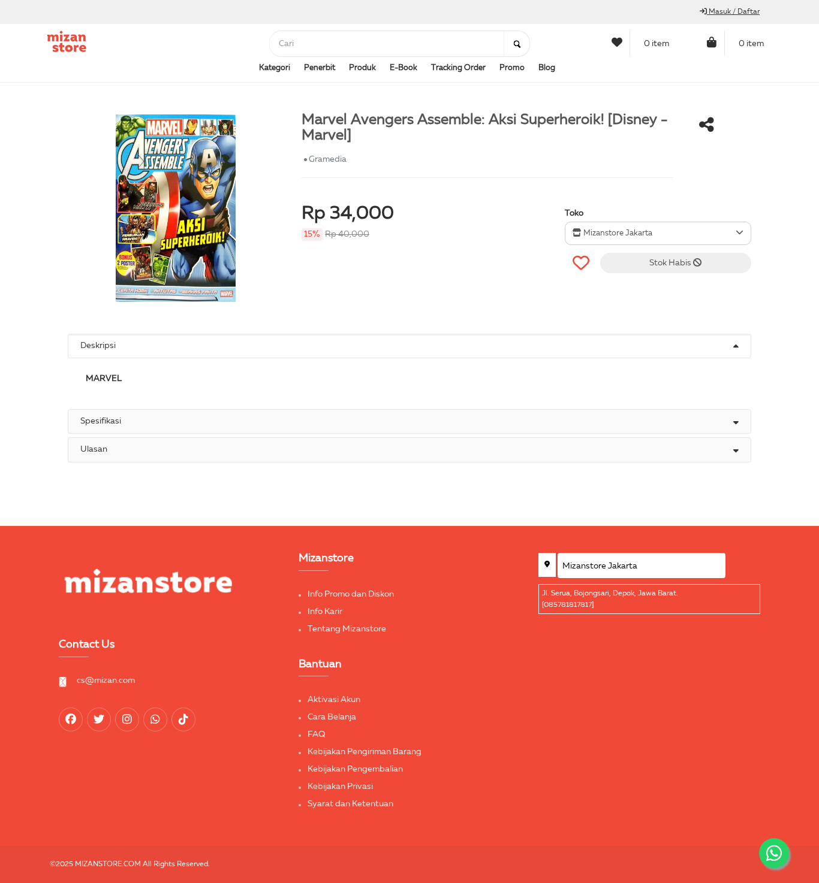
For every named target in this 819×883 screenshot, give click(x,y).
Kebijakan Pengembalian (355, 769)
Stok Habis (671, 263)
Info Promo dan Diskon (351, 594)
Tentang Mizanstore (347, 629)
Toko (574, 213)
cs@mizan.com (106, 680)
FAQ (317, 734)
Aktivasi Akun (334, 699)
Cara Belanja (332, 717)
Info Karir (325, 611)
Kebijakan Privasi (340, 786)
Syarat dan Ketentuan (350, 804)
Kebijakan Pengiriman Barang (364, 752)
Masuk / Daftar (733, 12)
